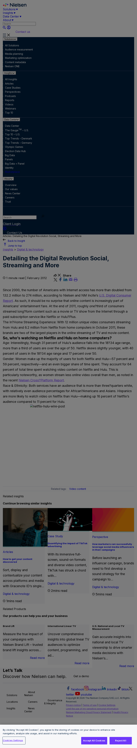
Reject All (120, 740)
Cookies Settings (13, 740)
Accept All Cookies (94, 740)
